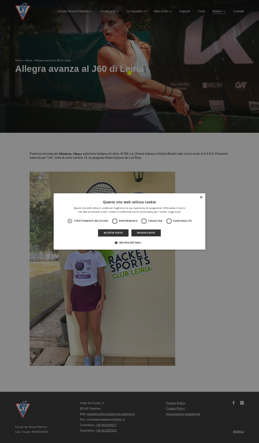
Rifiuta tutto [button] (146, 232)
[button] (129, 242)
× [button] (201, 197)
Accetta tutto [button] (113, 232)
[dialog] (129, 221)
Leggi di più (174, 212)
